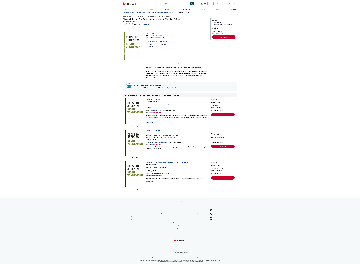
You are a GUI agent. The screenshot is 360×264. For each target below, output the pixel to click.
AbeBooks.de (154, 248)
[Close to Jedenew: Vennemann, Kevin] (134, 124)
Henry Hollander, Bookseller (159, 142)
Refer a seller (153, 219)
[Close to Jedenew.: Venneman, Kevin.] (134, 155)
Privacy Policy (173, 222)
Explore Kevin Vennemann (175, 88)
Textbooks (203, 9)
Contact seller (149, 122)
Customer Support (195, 213)
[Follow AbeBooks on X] (211, 214)
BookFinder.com (180, 251)
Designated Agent (175, 228)
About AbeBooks (174, 210)
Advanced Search (128, 9)
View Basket (133, 222)
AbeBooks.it (174, 248)
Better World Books (156, 110)
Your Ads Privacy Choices (176, 225)
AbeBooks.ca (198, 248)
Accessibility (173, 231)
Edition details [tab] (175, 64)
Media (171, 213)
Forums (172, 219)
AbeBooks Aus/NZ (186, 248)
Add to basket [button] (224, 37)
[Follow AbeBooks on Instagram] (211, 219)
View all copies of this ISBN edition (157, 41)
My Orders (133, 219)
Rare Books (167, 9)
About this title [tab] (161, 64)
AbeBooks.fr (164, 248)
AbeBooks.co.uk (143, 248)
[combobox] (167, 3)
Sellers (218, 9)
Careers (172, 216)
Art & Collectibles (185, 9)
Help (234, 4)
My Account (218, 4)
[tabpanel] (177, 72)
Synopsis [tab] (151, 64)
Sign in (210, 4)
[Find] (192, 3)
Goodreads (145, 24)
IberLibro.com (208, 248)
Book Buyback (154, 216)
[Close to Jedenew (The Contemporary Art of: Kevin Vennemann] (134, 187)
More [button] (154, 77)
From (152, 45)
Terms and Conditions (205, 257)
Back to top (180, 202)
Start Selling (233, 9)
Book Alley (153, 173)
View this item (215, 26)
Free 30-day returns (224, 42)
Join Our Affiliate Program (157, 213)
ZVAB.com (218, 248)
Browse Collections (148, 9)
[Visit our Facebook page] (211, 210)
